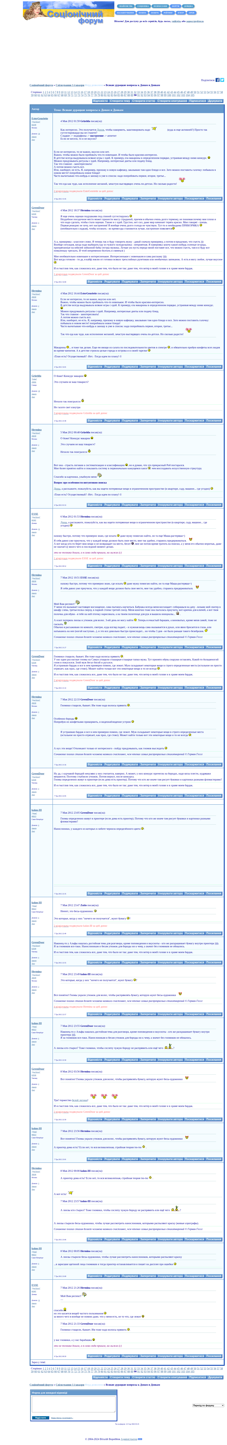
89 (132, 95)
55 (211, 92)
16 (82, 92)
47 (185, 92)
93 (145, 95)
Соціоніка (143, 6)
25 (112, 92)
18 (88, 92)
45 (178, 92)
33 (138, 92)
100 (169, 95)
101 (174, 95)
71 (72, 95)
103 (183, 95)
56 (215, 92)
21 (98, 92)
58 (221, 92)
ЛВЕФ (34, 297)
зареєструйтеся (194, 21)
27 (118, 92)
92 (142, 95)
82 (108, 95)
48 (188, 92)
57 (218, 92)
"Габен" (34, 379)
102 (178, 95)
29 (125, 92)
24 (108, 92)
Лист (33, 140)
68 (62, 95)
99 (165, 95)
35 (145, 92)
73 (78, 95)
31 (131, 92)
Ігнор (180, 13)
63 (45, 95)
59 (32, 95)
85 (118, 95)
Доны (57, 488)
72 (75, 95)
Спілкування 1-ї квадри (70, 85)
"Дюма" (34, 813)
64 (49, 95)
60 (35, 95)
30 (128, 92)
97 (158, 95)
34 (141, 92)
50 (195, 92)
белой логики (79, 1100)
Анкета (34, 137)
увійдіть (176, 21)
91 (138, 95)
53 (205, 92)
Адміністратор (129, 1439)
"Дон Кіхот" (36, 122)
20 (95, 92)
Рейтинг (168, 13)
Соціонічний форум (41, 85)
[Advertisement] (113, 51)
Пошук (155, 13)
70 (68, 95)
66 (55, 95)
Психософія (160, 6)
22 (102, 92)
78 (95, 95)
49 (191, 92)
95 (152, 95)
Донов (100, 129)
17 (85, 92)
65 (52, 95)
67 (58, 95)
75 (85, 95)
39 (158, 92)
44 (175, 92)
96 (155, 95)
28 (121, 92)
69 (65, 95)
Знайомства (126, 6)
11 (65, 92)
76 (88, 95)
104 (188, 95)
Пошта (142, 13)
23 (105, 92)
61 (39, 95)
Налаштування (125, 13)
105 (192, 95)
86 (122, 95)
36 (148, 92)
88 (128, 95)
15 (78, 92)
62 (42, 95)
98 (162, 95)
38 (155, 92)
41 (165, 92)
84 (115, 95)
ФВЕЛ (34, 816)
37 (151, 92)
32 (135, 92)
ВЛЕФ (34, 214)
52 (201, 92)
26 (115, 92)
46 (181, 92)
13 (72, 92)
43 (171, 92)
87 (125, 95)
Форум (175, 6)
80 (102, 95)
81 (105, 95)
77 (92, 95)
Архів (191, 13)
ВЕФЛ (34, 520)
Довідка (188, 6)
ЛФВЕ (34, 382)
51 (198, 92)
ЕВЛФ (34, 125)
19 (92, 92)
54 (208, 92)
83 (112, 95)
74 (82, 95)
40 (161, 92)
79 (98, 95)
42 (168, 92)
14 (75, 92)
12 (68, 92)
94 (148, 95)
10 (62, 92)
